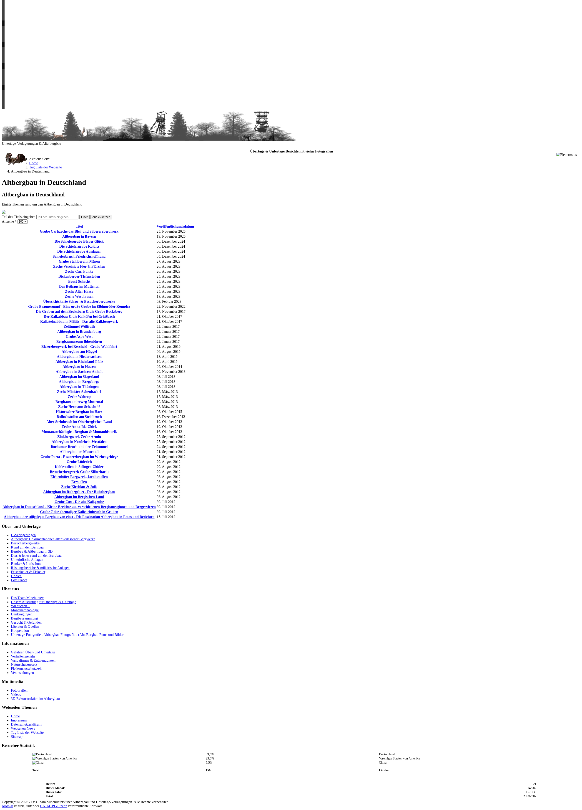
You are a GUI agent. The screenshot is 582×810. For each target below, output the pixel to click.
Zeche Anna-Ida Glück (79, 427)
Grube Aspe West (79, 336)
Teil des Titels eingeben (19, 217)
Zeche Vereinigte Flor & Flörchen (79, 266)
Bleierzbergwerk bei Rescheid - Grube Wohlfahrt (79, 346)
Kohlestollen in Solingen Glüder (79, 467)
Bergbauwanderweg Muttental (79, 402)
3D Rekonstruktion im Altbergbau (35, 699)
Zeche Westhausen (79, 296)
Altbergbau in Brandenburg (79, 331)
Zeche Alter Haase (79, 291)
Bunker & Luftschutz (26, 564)
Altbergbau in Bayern (79, 236)
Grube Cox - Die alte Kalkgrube (79, 502)
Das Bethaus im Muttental (79, 286)
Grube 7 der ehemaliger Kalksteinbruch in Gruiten (79, 512)
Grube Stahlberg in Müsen (79, 261)
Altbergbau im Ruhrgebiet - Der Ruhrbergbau (79, 492)
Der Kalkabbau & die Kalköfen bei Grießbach (79, 316)
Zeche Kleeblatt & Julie (79, 487)
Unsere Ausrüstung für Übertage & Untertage (43, 602)
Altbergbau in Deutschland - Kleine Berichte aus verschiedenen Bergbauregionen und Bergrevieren (79, 507)
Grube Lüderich (79, 462)
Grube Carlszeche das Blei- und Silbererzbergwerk (79, 231)
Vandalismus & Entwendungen (33, 660)
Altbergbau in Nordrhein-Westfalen (79, 442)
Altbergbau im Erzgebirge (79, 381)
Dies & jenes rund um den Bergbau (36, 555)
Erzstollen (79, 482)
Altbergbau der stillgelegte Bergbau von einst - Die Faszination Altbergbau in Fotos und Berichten (79, 517)
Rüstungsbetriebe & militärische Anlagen (40, 568)
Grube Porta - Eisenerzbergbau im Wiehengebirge (79, 457)
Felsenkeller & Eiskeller (28, 572)
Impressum (19, 720)
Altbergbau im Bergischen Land (79, 497)
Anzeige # (10, 221)
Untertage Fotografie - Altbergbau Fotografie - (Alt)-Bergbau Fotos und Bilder (67, 635)
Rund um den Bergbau (27, 547)
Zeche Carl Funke (79, 271)
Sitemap (17, 737)
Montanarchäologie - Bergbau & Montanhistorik (79, 432)
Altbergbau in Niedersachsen (79, 356)
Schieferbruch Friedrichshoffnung (79, 256)
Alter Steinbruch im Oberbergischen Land (79, 422)
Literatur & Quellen (25, 626)
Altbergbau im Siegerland (79, 376)
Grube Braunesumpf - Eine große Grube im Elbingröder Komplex (79, 306)
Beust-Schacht (79, 281)
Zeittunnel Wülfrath (79, 326)
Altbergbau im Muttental (79, 452)
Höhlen (16, 576)
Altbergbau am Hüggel (79, 351)
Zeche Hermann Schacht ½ (79, 407)
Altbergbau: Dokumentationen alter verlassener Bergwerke (53, 539)
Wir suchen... (20, 606)
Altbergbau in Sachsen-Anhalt (79, 371)
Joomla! (7, 806)
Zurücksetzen (101, 217)
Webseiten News (23, 728)
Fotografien (19, 690)
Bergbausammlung (24, 618)
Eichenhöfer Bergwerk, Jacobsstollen (79, 477)
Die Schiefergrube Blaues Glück (79, 241)
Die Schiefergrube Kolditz (79, 246)
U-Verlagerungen (23, 535)
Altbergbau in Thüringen (79, 386)
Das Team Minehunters (27, 598)
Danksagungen (22, 614)
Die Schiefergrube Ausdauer (79, 251)
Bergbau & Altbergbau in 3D (32, 551)
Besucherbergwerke (25, 543)
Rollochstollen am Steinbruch (79, 417)
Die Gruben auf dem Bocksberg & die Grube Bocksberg (79, 311)
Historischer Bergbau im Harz (79, 412)
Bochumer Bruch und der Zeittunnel (79, 447)
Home (15, 716)
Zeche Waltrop (79, 397)
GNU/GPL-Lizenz (53, 806)
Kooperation (20, 630)
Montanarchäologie (25, 610)
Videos (16, 694)
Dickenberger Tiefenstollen (79, 276)
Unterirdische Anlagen (27, 559)
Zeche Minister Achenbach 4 (79, 392)
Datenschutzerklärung (26, 724)
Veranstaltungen (22, 673)
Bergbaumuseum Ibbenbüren (79, 341)
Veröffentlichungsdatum (175, 226)
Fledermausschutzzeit (26, 668)
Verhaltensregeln (23, 656)
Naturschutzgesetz (24, 664)
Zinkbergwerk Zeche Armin (79, 437)
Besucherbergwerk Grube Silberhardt (79, 472)
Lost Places (19, 580)
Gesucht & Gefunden (26, 622)
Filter (84, 217)
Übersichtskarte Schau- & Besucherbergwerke (79, 301)
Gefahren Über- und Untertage (33, 652)
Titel (79, 226)
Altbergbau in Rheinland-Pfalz (79, 361)
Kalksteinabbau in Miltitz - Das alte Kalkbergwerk (79, 321)
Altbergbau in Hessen (79, 366)
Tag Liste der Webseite (27, 732)
